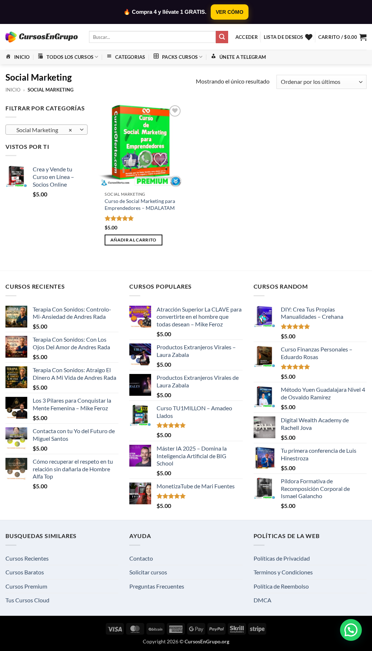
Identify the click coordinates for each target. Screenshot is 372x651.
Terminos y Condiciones (283, 572)
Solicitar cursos (148, 572)
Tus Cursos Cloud (27, 600)
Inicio (12, 90)
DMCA (262, 600)
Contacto (141, 558)
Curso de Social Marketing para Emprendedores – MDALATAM (140, 204)
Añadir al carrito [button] (133, 239)
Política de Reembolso (281, 586)
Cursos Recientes (27, 558)
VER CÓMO (229, 12)
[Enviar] (222, 37)
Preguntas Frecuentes (156, 586)
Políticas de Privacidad (282, 558)
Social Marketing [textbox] (42, 130)
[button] (246, 37)
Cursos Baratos (24, 572)
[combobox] (46, 130)
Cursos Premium (26, 586)
